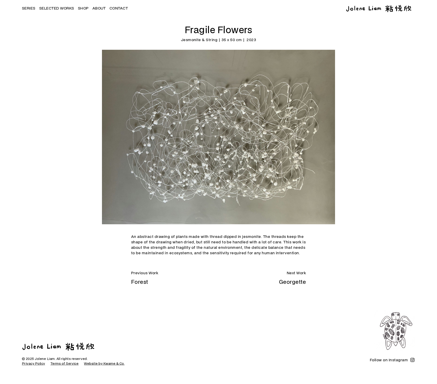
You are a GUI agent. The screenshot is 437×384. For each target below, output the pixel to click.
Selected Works (56, 8)
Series (29, 8)
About (99, 8)
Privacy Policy (33, 363)
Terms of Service (65, 363)
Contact (118, 8)
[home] (378, 8)
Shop (83, 8)
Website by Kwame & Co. (104, 363)
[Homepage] (58, 346)
